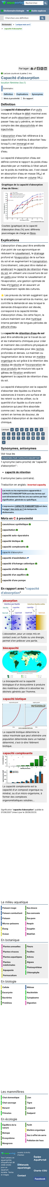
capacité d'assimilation (14, 558)
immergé (22, 143)
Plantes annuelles (11, 946)
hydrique (36, 318)
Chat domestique (10, 1097)
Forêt (29, 1125)
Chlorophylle (33, 972)
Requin (30, 923)
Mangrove (7, 1143)
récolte (17, 364)
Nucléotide (32, 992)
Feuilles (30, 951)
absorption (9, 135)
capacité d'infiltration (13, 569)
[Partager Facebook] (38, 68)
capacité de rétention (28, 269)
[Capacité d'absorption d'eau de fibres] (24, 207)
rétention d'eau (28, 333)
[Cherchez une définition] (42, 18)
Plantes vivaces (11, 951)
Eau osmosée (33, 913)
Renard (6, 1108)
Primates (6, 1113)
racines (40, 349)
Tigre (29, 1102)
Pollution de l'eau (35, 1140)
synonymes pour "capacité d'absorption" (21, 458)
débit (27, 113)
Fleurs (30, 946)
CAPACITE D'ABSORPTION (27, 506)
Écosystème (8, 1138)
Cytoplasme (33, 997)
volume (32, 177)
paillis (7, 277)
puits (39, 109)
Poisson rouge (9, 908)
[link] (12, 3)
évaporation (22, 257)
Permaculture (10, 975)
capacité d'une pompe (14, 580)
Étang (5, 928)
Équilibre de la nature (9, 1126)
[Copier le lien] (35, 68)
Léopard (31, 1108)
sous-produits (9, 368)
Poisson (6, 918)
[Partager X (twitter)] (41, 68)
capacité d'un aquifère (14, 574)
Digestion (31, 1003)
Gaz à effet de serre (36, 1135)
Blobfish (31, 934)
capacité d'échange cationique (18, 563)
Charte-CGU (40, 1170)
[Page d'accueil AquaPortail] (12, 4)
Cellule (5, 987)
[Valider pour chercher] (45, 3)
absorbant (24, 117)
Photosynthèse (34, 967)
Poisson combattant (12, 913)
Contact (21, 1175)
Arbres (30, 957)
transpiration (39, 261)
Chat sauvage (9, 1102)
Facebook (40, 1178)
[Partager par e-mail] (32, 68)
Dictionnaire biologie (14, 10)
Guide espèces (38, 10)
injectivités (7, 129)
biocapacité (11, 648)
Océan (5, 934)
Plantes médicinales (9, 963)
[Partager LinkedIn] (45, 68)
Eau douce (32, 908)
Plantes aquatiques (12, 957)
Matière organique (36, 1130)
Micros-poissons (10, 923)
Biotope (6, 1133)
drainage (39, 253)
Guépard (31, 1113)
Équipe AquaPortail (40, 1158)
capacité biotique (11, 541)
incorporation (34, 364)
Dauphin (31, 928)
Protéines (7, 1003)
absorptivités (27, 125)
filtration (18, 372)
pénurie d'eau (8, 326)
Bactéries (7, 997)
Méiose (30, 987)
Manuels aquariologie (24, 1166)
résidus (5, 364)
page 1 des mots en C (14, 509)
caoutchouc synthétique (15, 524)
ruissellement (22, 253)
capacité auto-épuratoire (15, 535)
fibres (33, 233)
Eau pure (31, 918)
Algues (30, 962)
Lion (29, 1097)
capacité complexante (14, 546)
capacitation (8, 529)
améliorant (7, 269)
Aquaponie (8, 970)
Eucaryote (7, 992)
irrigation (14, 285)
